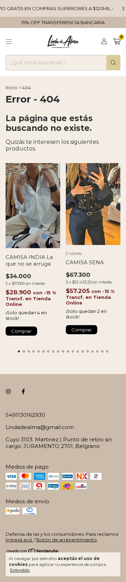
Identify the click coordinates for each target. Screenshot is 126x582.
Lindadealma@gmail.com (40, 427)
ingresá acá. (19, 539)
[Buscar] (113, 62)
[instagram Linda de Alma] (8, 391)
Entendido (20, 570)
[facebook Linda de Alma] (23, 391)
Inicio (12, 87)
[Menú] (9, 41)
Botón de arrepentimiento (66, 539)
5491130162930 (25, 415)
